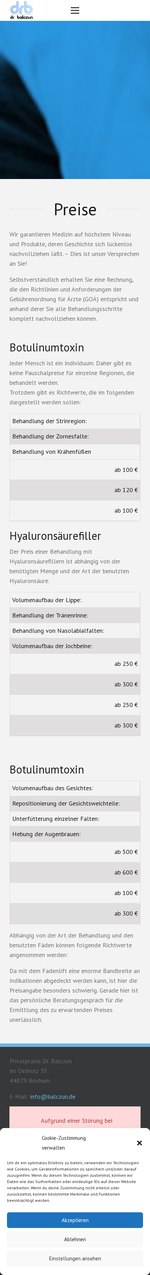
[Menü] (75, 10)
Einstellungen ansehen (75, 1258)
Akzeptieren (75, 1220)
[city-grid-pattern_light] (21, 10)
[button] (139, 1143)
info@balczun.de (52, 1097)
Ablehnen (75, 1239)
